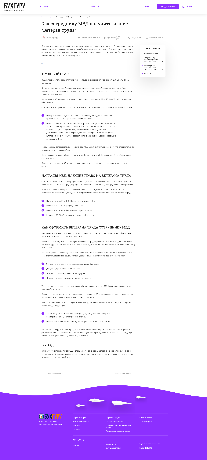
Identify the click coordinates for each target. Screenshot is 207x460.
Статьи (146, 7)
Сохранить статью (156, 38)
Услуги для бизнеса (166, 7)
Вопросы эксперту (79, 418)
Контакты (76, 429)
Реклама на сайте (146, 418)
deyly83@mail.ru (114, 448)
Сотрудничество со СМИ (114, 421)
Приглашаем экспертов (81, 421)
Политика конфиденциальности (50, 424)
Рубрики (44, 7)
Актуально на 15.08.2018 (91, 38)
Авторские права (146, 421)
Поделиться (136, 38)
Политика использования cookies (118, 431)
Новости (95, 7)
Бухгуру (55, 38)
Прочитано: (113, 38)
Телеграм (76, 425)
